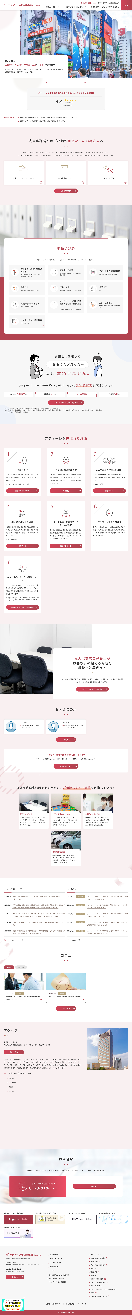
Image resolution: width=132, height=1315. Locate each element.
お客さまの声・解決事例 (56, 1278)
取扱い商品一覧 (65, 546)
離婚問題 (93, 1268)
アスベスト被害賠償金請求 (98, 1282)
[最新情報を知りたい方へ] (113, 1219)
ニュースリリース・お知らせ (57, 1282)
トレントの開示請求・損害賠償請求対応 (102, 1289)
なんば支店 (12, 1082)
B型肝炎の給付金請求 (96, 1279)
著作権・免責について (53, 1304)
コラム (52, 1270)
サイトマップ (82, 1304)
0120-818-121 (89, 3)
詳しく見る (14, 1052)
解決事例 (66, 491)
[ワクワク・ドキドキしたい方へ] (82, 1219)
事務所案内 (54, 1266)
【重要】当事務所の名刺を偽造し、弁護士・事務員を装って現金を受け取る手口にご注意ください (49, 117)
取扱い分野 (54, 1254)
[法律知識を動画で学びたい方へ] (50, 1219)
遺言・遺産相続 (95, 1286)
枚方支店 (11, 1091)
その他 (92, 1292)
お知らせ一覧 (75, 940)
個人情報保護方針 (69, 1304)
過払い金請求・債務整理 (97, 1258)
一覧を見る (66, 740)
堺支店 (11, 1087)
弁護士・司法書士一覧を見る (92, 689)
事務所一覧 (22, 546)
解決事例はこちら (66, 766)
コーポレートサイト (99, 1296)
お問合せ (126, 5)
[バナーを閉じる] (24, 1297)
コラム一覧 (66, 1008)
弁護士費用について (66, 178)
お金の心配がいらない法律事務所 (66, 402)
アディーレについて (57, 1258)
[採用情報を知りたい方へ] (18, 1233)
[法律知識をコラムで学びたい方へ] (18, 1219)
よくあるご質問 (108, 178)
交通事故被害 (94, 1261)
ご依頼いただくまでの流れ (23, 178)
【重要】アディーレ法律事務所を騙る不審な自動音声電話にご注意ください (42, 121)
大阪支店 (11, 1078)
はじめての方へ (66, 191)
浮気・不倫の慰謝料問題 (97, 1265)
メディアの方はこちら (110, 7)
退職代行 (93, 1275)
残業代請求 (21, 967)
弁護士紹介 (109, 491)
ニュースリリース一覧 (14, 940)
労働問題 (8, 967)
